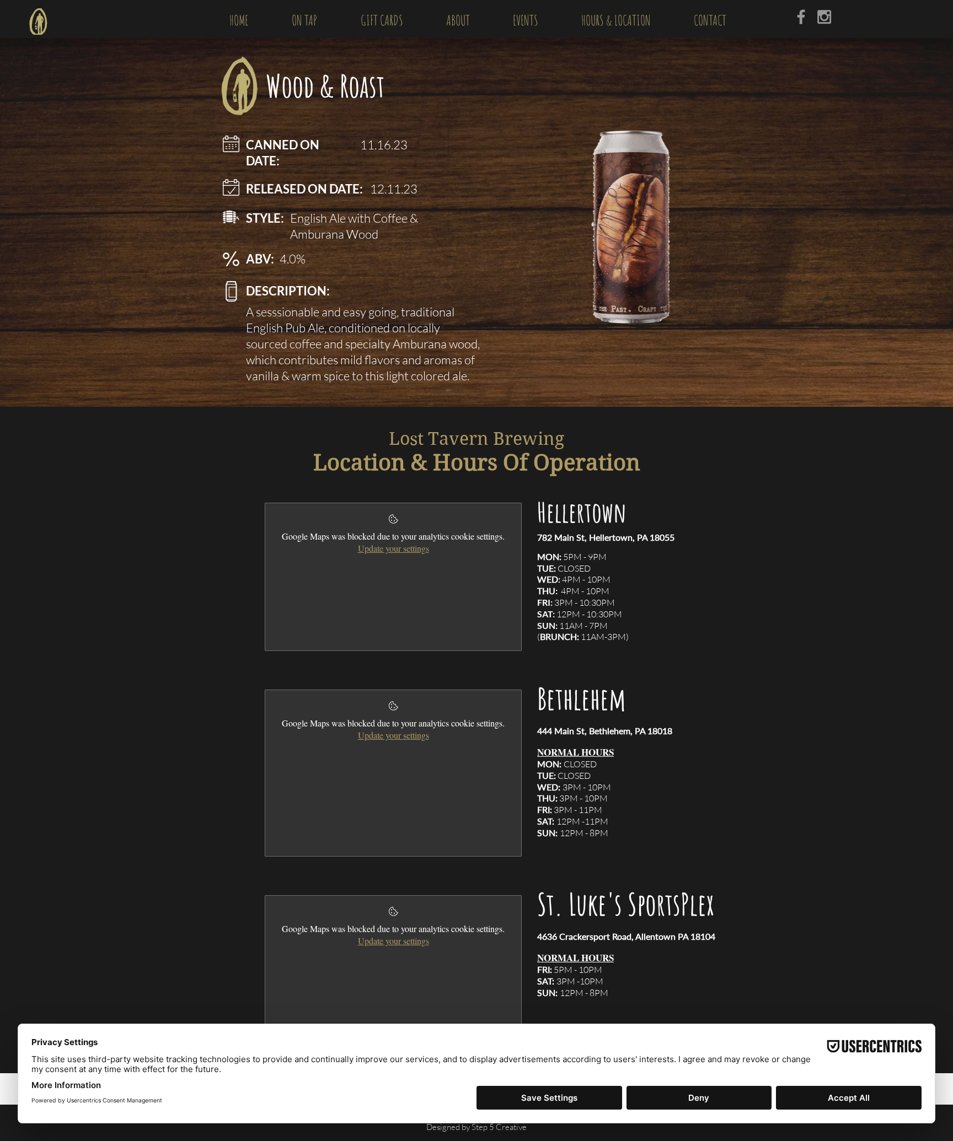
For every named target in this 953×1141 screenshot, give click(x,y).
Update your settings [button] (393, 548)
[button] (304, 18)
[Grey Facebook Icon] (801, 16)
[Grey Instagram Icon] (824, 16)
